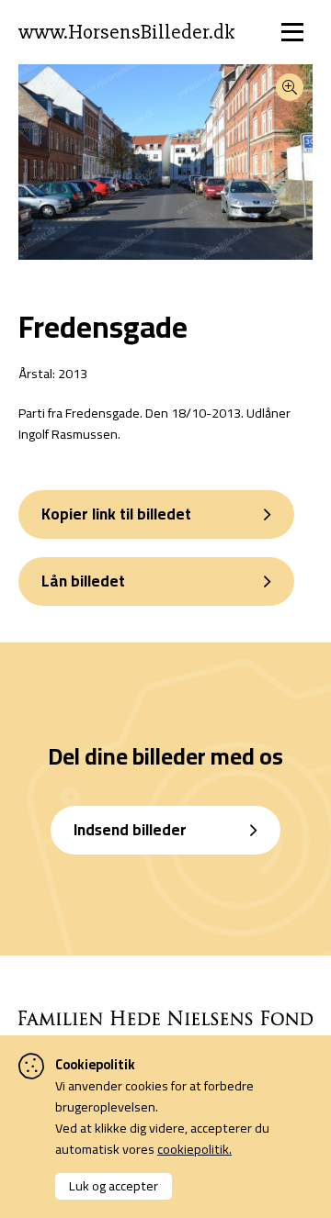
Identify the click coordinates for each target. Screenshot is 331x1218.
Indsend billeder (130, 829)
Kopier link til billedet (116, 514)
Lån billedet (83, 581)
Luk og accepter (113, 1185)
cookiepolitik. (194, 1148)
